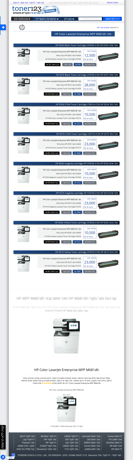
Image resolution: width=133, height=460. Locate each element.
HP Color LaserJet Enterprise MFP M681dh (66, 369)
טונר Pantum (28, 442)
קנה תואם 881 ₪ (51, 153)
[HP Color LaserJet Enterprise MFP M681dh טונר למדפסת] (66, 353)
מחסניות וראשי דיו (46, 19)
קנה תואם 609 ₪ (51, 123)
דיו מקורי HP (51, 442)
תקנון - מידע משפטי (26, 445)
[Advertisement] (94, 10)
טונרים (68, 19)
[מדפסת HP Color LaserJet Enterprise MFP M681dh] (67, 421)
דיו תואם (16, 2)
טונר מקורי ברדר (71, 449)
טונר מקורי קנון (72, 442)
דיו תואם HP (116, 449)
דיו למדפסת (112, 19)
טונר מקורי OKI (71, 439)
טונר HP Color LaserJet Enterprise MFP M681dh (62, 51)
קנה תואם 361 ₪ (52, 64)
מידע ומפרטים (90, 64)
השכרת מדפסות (112, 2)
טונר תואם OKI (93, 439)
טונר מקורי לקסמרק (48, 445)
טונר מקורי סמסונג (70, 445)
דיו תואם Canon (115, 436)
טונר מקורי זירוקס (27, 436)
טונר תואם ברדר (115, 439)
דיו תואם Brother (114, 442)
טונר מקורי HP (50, 439)
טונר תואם (24, 2)
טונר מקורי (40, 2)
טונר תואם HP (116, 445)
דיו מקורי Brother (48, 436)
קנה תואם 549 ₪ (51, 94)
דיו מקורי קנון (29, 439)
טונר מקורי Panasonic (46, 449)
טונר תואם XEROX (92, 442)
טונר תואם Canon (92, 445)
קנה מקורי (67, 64)
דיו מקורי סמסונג (71, 436)
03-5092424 (22, 19)
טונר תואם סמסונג (92, 449)
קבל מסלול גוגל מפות (25, 449)
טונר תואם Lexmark (91, 436)
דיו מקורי (32, 2)
